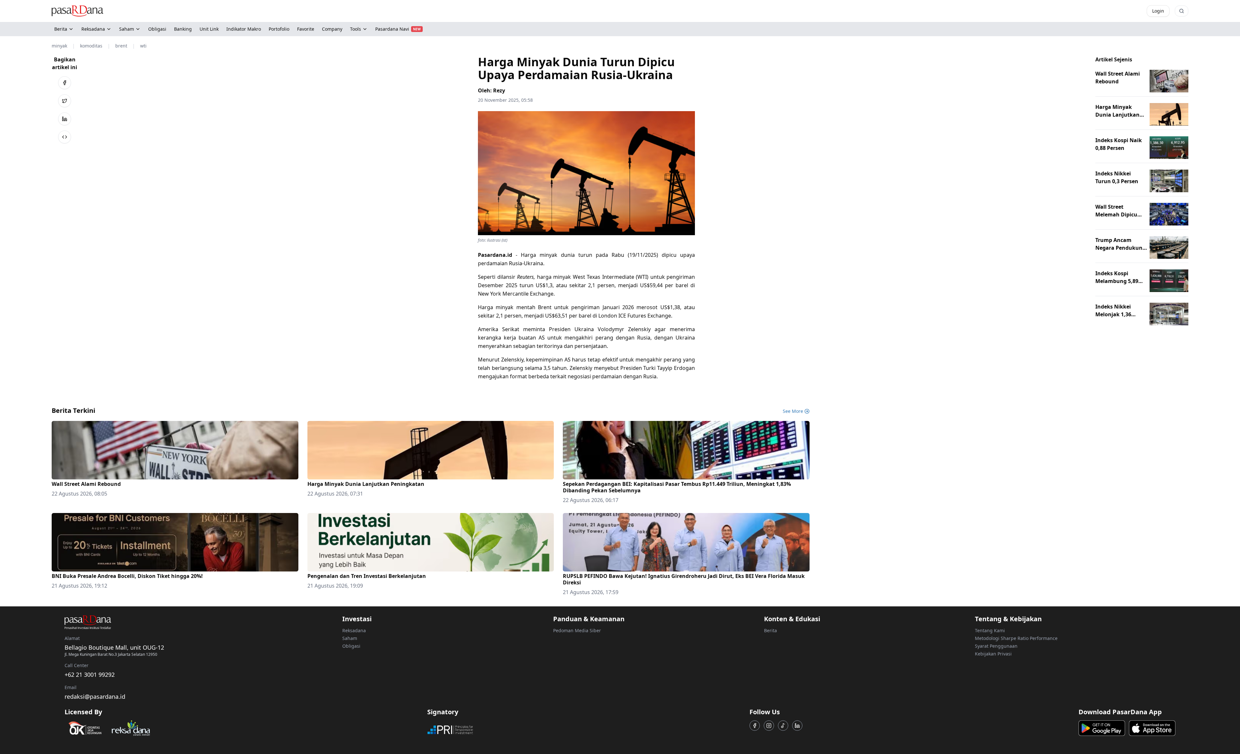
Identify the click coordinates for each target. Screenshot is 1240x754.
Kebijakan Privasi (993, 654)
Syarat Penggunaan (996, 646)
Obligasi (351, 646)
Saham (126, 29)
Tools (355, 29)
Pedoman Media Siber (577, 630)
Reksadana (93, 29)
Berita (60, 29)
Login (1158, 11)
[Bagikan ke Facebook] (64, 82)
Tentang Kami (990, 630)
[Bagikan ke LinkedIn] (64, 118)
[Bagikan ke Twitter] (64, 100)
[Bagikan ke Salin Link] (64, 137)
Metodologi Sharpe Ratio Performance (1016, 638)
